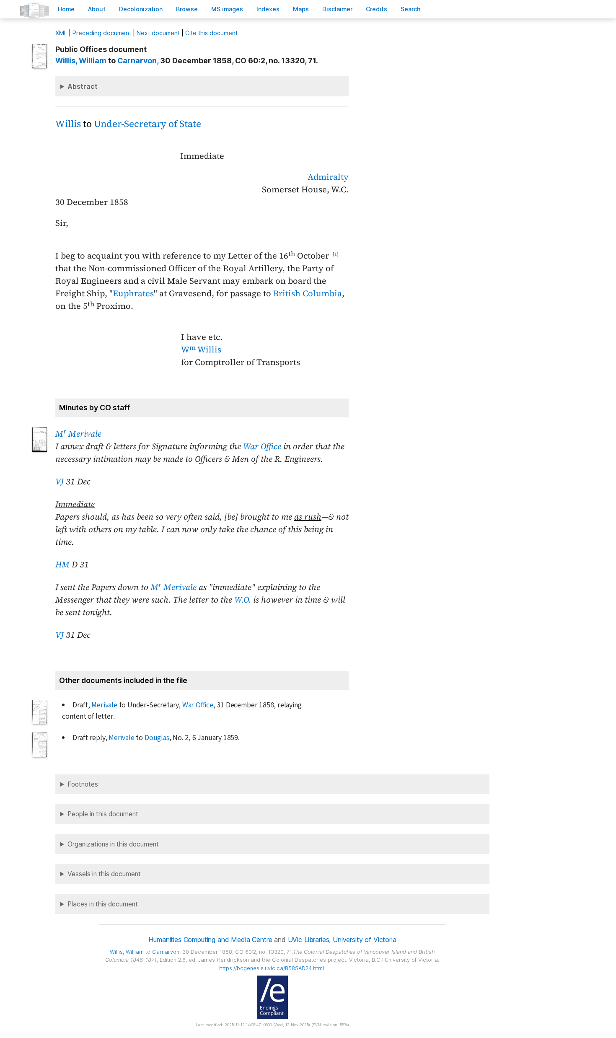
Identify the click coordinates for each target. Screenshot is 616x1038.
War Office (262, 446)
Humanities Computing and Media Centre (210, 939)
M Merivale (78, 434)
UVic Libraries (308, 939)
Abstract (82, 86)
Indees (268, 9)
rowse (187, 9)
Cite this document (211, 32)
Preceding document (101, 32)
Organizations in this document (113, 844)
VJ (59, 481)
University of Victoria (364, 939)
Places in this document (102, 904)
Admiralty (328, 177)
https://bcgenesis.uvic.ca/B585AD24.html (271, 968)
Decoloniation (141, 9)
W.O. (242, 600)
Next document (158, 32)
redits (376, 9)
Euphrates (133, 293)
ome (66, 9)
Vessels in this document (104, 874)
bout (97, 9)
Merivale (104, 705)
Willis (68, 123)
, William (80, 60)
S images (227, 9)
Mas (301, 9)
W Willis (201, 349)
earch (411, 9)
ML (61, 32)
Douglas (157, 738)
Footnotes (82, 784)
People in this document (102, 814)
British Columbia (307, 293)
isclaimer (337, 9)
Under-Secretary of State (147, 123)
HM (62, 564)
